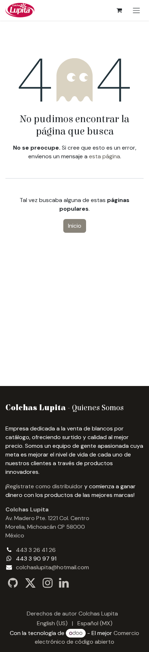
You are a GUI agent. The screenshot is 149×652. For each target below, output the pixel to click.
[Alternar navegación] (136, 10)
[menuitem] (52, 623)
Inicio (74, 226)
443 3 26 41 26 (36, 550)
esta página (104, 156)
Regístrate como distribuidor (45, 486)
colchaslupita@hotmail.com (52, 567)
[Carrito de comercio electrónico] (119, 10)
